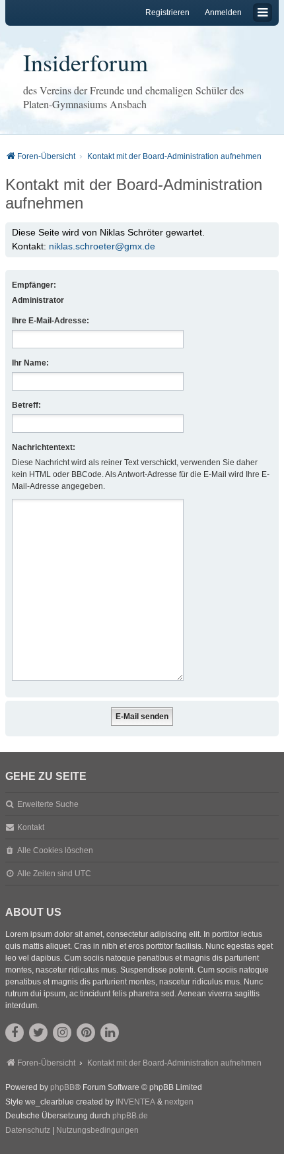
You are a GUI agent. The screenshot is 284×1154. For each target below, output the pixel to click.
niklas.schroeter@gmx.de (102, 246)
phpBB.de (130, 1115)
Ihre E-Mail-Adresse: (50, 320)
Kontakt (30, 827)
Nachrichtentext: (43, 447)
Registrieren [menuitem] (167, 12)
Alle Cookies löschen (55, 850)
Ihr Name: (30, 363)
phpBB (62, 1087)
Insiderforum (85, 62)
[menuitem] (27, 1131)
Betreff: (26, 405)
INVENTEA (135, 1101)
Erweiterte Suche (48, 804)
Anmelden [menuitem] (223, 12)
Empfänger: (34, 285)
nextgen (179, 1101)
